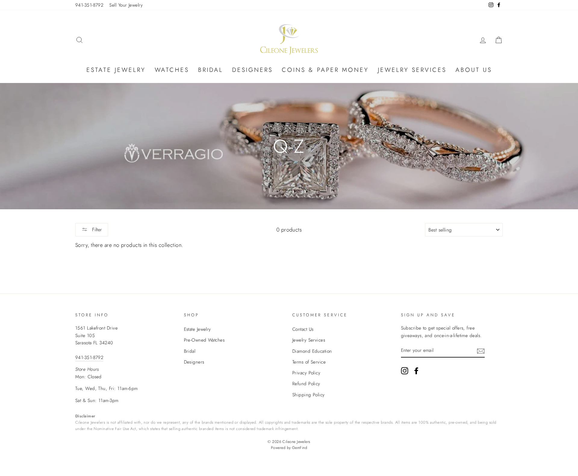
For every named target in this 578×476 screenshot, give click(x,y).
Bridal (210, 70)
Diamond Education (312, 351)
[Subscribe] (481, 350)
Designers (252, 70)
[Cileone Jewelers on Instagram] (404, 370)
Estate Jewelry (116, 70)
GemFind (299, 447)
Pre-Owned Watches (204, 340)
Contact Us (303, 329)
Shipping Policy (308, 395)
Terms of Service (309, 362)
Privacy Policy (306, 373)
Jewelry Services (412, 70)
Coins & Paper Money (325, 70)
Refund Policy (306, 383)
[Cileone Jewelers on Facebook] (416, 370)
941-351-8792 (89, 5)
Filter (96, 229)
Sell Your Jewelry (126, 5)
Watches (172, 70)
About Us (473, 70)
